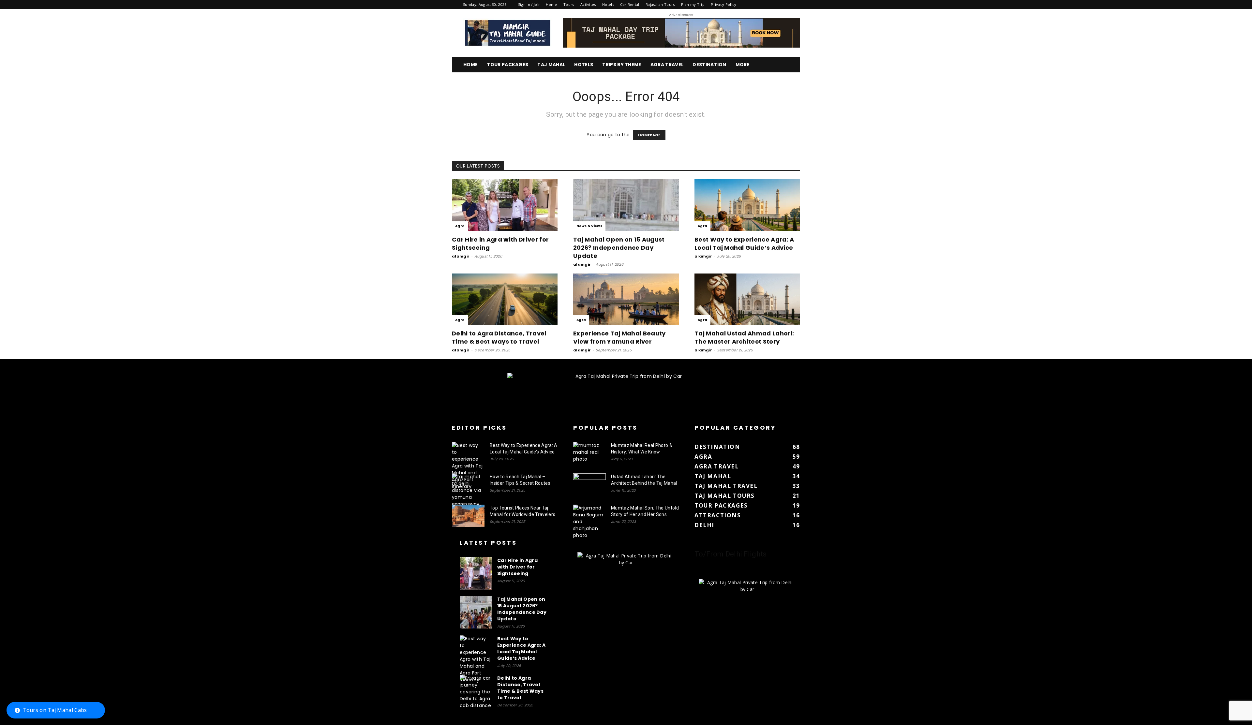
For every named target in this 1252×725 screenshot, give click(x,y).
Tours (568, 4)
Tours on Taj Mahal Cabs (54, 710)
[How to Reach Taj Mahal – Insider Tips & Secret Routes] (468, 490)
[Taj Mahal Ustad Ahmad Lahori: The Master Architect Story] (747, 299)
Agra (460, 226)
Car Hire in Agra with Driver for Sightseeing (517, 567)
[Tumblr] (773, 4)
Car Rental (629, 4)
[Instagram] (763, 4)
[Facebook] (752, 4)
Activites (588, 4)
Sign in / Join (529, 4)
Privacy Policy (723, 4)
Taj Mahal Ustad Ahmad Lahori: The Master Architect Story (744, 337)
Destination (709, 64)
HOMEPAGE (649, 135)
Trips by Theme (621, 64)
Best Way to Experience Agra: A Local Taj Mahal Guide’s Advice (744, 243)
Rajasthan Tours (660, 4)
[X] (784, 4)
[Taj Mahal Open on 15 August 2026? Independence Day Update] (626, 205)
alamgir (461, 256)
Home (551, 4)
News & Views (589, 226)
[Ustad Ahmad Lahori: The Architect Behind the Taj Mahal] (589, 484)
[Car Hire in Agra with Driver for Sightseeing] (505, 205)
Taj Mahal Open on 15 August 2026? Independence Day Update (619, 247)
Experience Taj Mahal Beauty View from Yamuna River (619, 337)
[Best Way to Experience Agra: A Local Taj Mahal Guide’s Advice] (747, 205)
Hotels (608, 4)
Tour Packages (507, 64)
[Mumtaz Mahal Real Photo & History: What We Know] (589, 453)
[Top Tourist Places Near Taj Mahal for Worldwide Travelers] (468, 516)
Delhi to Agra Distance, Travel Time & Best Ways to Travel (499, 337)
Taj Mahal (551, 64)
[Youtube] (795, 4)
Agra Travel (667, 64)
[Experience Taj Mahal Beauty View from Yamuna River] (626, 299)
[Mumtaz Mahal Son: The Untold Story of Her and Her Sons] (589, 522)
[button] (792, 65)
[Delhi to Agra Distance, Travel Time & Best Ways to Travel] (505, 299)
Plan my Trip (693, 4)
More (743, 64)
